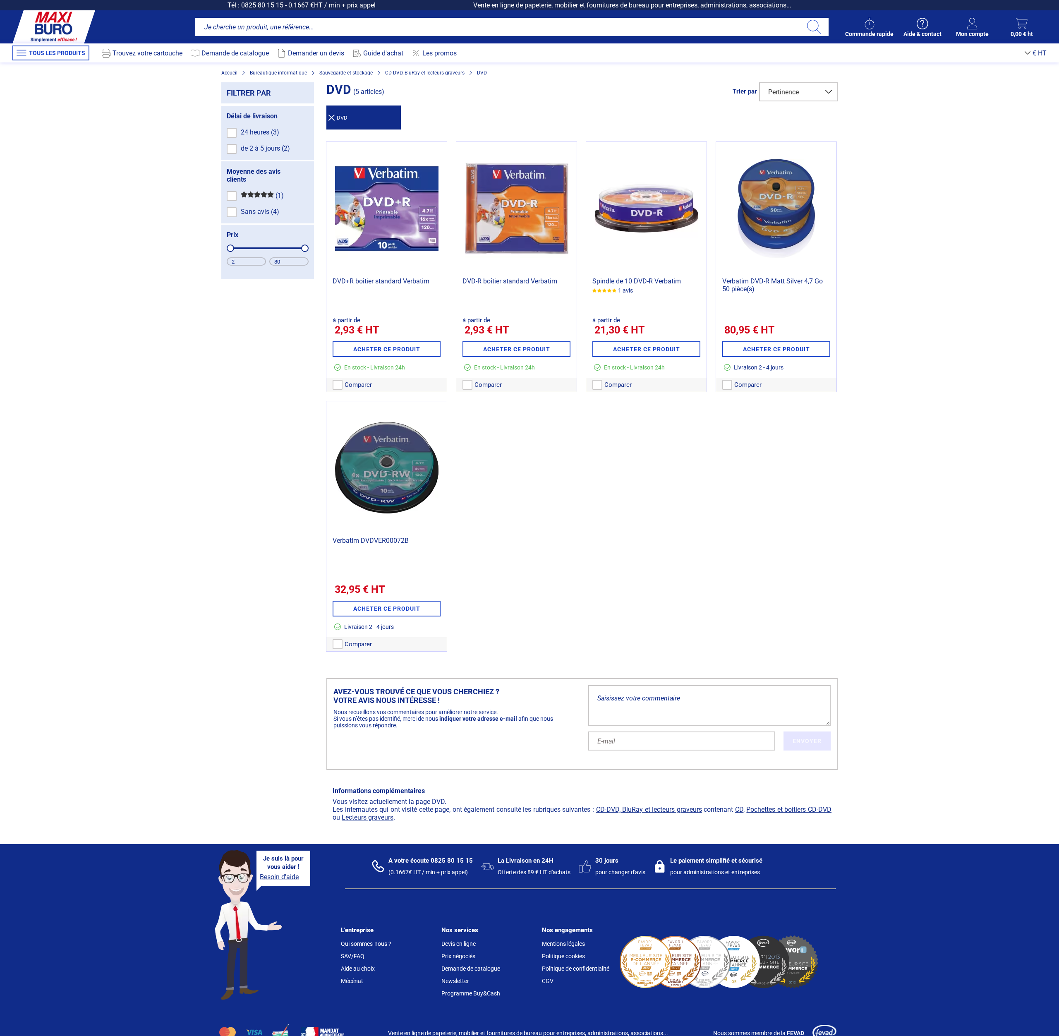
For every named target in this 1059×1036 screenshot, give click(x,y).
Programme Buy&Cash (470, 993)
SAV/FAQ (352, 956)
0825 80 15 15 (262, 5)
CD (739, 809)
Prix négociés (458, 956)
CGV (547, 981)
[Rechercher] (813, 27)
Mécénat (352, 981)
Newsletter (455, 981)
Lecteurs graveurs (367, 817)
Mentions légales (563, 943)
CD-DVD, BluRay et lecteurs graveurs (649, 809)
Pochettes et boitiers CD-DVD (788, 809)
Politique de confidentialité (575, 968)
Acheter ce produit (386, 349)
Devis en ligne (458, 943)
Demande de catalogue (470, 968)
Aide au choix (358, 968)
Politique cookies (563, 956)
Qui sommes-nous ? (366, 943)
